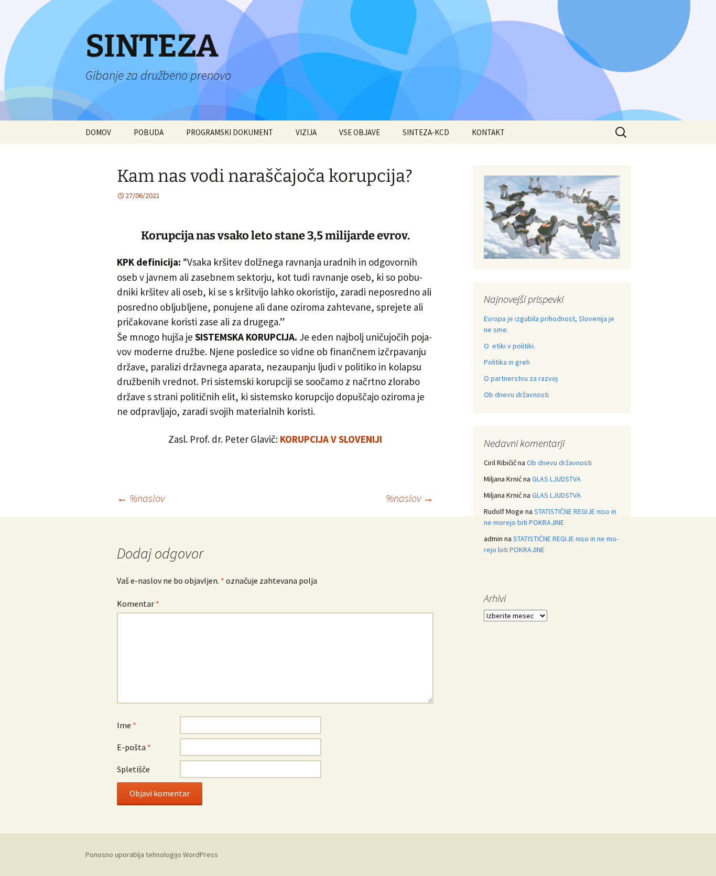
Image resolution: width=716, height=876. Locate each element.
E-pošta (134, 747)
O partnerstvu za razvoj (521, 378)
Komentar (138, 603)
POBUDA (149, 132)
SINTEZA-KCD (426, 132)
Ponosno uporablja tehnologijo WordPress (151, 854)
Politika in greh (507, 362)
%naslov (141, 498)
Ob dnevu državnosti (516, 394)
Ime (126, 725)
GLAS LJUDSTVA (556, 479)
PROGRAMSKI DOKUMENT (229, 132)
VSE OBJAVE (359, 132)
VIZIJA (306, 132)
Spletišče (133, 769)
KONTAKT (488, 132)
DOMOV (98, 132)
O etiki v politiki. (509, 346)
